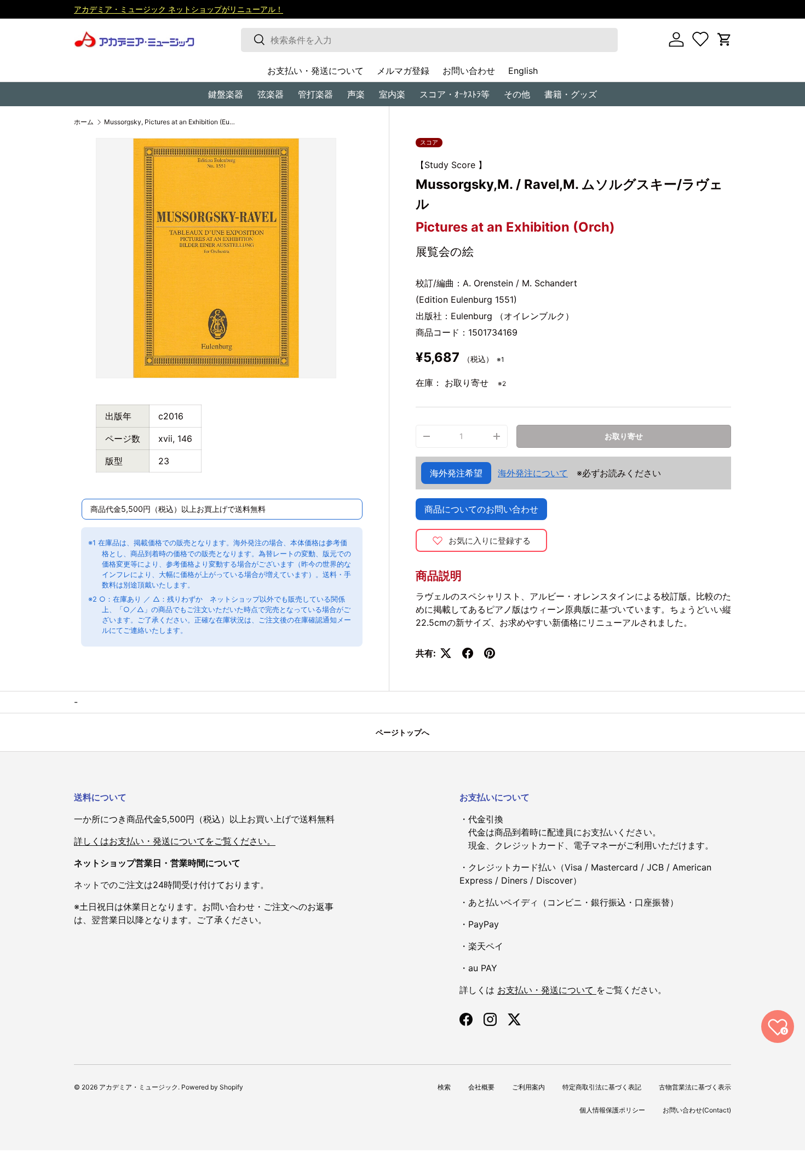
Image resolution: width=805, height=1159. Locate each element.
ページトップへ (402, 732)
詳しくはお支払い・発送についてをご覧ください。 (174, 840)
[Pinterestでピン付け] (490, 653)
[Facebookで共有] (468, 653)
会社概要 (481, 1087)
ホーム (84, 122)
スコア (429, 142)
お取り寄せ (624, 436)
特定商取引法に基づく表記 (601, 1087)
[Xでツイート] (446, 653)
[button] (724, 39)
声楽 (356, 94)
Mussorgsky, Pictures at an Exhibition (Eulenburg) (169, 122)
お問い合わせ (468, 70)
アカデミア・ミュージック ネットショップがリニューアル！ (178, 9)
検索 (444, 1087)
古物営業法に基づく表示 (695, 1087)
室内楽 (392, 94)
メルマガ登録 (403, 70)
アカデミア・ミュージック (138, 1087)
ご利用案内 (528, 1087)
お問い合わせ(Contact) (697, 1110)
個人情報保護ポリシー (612, 1110)
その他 (517, 94)
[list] (216, 258)
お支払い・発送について (315, 70)
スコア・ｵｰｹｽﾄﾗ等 (454, 94)
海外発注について (533, 473)
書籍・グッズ (570, 94)
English (523, 70)
